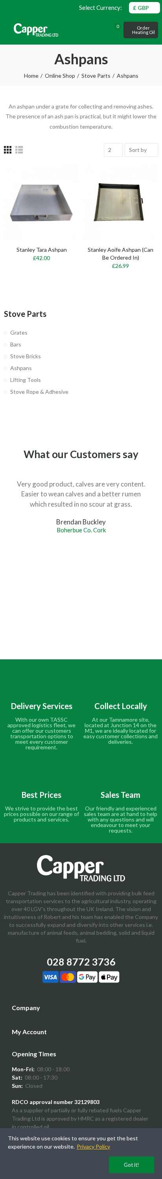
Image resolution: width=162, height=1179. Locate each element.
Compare (59, 178)
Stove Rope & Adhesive (39, 391)
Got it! (131, 1165)
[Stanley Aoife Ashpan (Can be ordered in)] (120, 202)
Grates (19, 332)
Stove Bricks (25, 356)
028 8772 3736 (81, 962)
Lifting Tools (25, 379)
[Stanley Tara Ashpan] (41, 202)
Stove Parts (25, 313)
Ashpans (21, 368)
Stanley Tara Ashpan (42, 249)
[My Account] (105, 30)
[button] (140, 30)
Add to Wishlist (59, 194)
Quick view (59, 210)
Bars (15, 344)
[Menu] (7, 30)
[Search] (95, 30)
